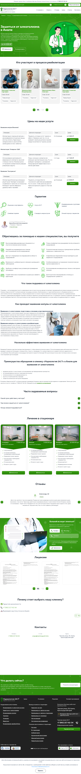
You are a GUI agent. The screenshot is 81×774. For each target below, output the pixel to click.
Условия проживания (72, 699)
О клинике (41, 699)
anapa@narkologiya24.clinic (40, 636)
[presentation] (3, 433)
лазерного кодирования (44, 383)
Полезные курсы (20, 49)
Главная (3, 15)
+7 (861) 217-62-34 (62, 1)
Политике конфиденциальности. (41, 766)
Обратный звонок (74, 4)
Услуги (9, 15)
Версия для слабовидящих (41, 748)
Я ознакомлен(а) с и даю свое (65, 543)
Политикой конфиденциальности (69, 541)
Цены (25, 699)
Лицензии (55, 699)
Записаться (7, 49)
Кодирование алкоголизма (19, 15)
